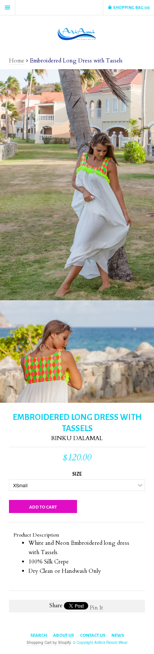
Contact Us (92, 635)
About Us (63, 635)
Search (38, 635)
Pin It (96, 607)
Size (77, 474)
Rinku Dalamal (77, 438)
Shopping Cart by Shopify (49, 642)
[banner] (77, 33)
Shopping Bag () (131, 7)
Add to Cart (43, 507)
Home (16, 60)
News (117, 635)
